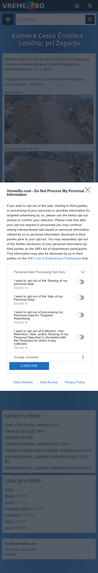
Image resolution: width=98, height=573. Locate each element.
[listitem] (49, 272)
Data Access (49, 382)
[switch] (80, 282)
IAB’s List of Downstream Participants (54, 258)
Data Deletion (23, 382)
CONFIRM (29, 366)
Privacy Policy (75, 382)
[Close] (89, 191)
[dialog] (49, 286)
